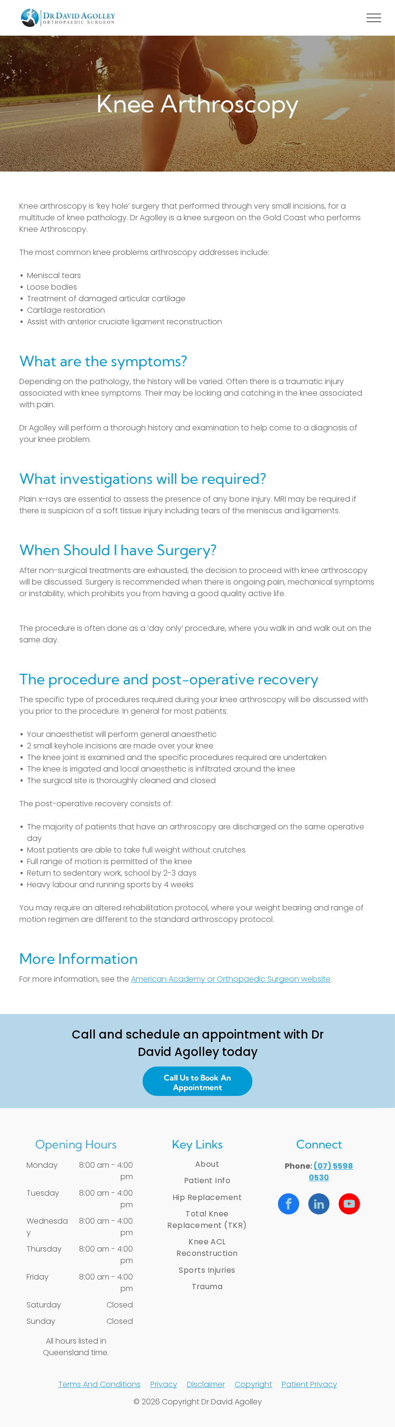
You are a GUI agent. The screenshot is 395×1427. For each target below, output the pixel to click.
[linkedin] (318, 1205)
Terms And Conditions (99, 1384)
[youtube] (349, 1205)
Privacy (163, 1384)
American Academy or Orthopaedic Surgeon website (230, 979)
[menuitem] (207, 1164)
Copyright (253, 1384)
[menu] (373, 17)
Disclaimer (206, 1384)
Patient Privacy (309, 1384)
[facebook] (288, 1205)
